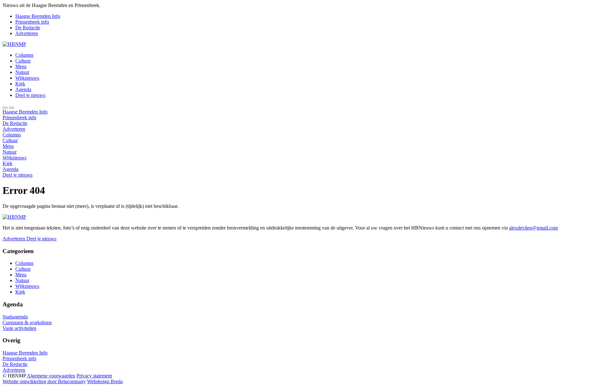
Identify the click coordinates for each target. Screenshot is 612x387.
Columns (24, 55)
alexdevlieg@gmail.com (533, 227)
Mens (20, 66)
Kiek (20, 83)
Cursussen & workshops (27, 322)
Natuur (22, 72)
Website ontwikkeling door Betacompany (44, 381)
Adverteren (26, 33)
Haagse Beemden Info (37, 16)
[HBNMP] (14, 44)
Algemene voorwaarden (51, 375)
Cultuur (23, 60)
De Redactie (27, 27)
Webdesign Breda (105, 381)
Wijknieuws (27, 78)
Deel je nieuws (30, 95)
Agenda (23, 89)
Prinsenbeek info (32, 22)
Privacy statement (94, 375)
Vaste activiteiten (19, 328)
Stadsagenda (15, 316)
